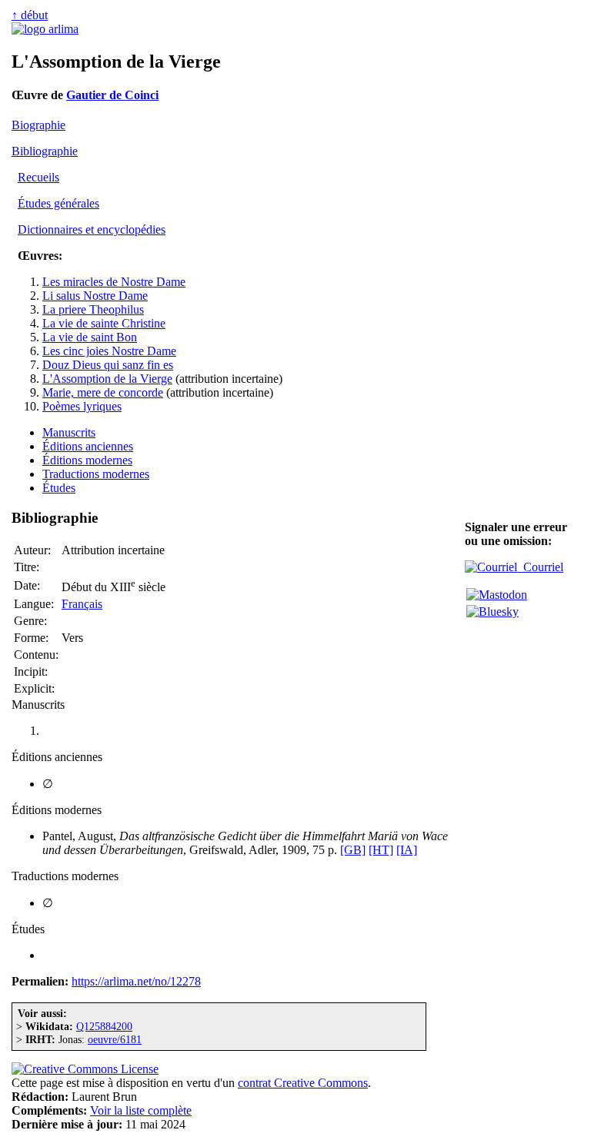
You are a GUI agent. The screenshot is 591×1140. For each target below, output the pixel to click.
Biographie (38, 124)
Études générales (58, 203)
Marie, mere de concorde (102, 392)
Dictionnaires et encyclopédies (91, 229)
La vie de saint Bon (89, 337)
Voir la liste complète (141, 1110)
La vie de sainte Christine (103, 323)
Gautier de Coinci (112, 94)
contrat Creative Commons (303, 1082)
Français (82, 603)
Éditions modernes (87, 460)
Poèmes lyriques (82, 406)
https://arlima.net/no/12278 (136, 981)
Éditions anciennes (87, 446)
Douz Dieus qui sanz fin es (107, 364)
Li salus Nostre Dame (95, 295)
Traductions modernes (95, 473)
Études (58, 487)
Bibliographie (45, 151)
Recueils (38, 177)
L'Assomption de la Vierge (107, 378)
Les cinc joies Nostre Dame (109, 350)
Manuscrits (68, 432)
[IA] (406, 849)
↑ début (30, 15)
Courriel (540, 566)
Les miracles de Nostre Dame (113, 281)
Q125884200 (104, 1026)
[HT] (381, 849)
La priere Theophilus (93, 309)
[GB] (353, 849)
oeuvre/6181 (115, 1039)
